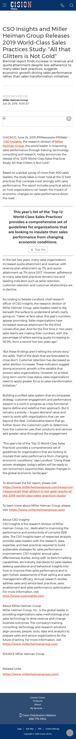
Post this (40, 249)
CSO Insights (12, 141)
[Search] (71, 5)
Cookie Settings (52, 729)
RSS (39, 729)
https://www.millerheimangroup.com (30, 644)
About (37, 704)
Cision (42, 734)
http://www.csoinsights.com (23, 596)
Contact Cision (37, 697)
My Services (36, 708)
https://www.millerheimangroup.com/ (37, 510)
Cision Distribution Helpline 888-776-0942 (39, 717)
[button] (38, 118)
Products (37, 701)
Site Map (30, 729)
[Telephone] (62, 5)
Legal (19, 729)
